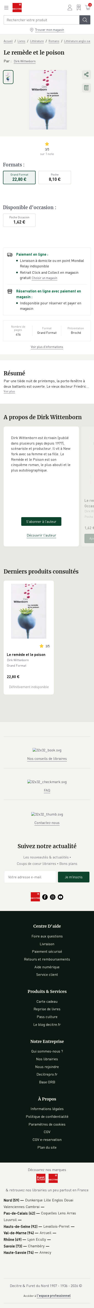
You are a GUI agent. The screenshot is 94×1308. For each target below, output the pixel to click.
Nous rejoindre (47, 1066)
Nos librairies (47, 1059)
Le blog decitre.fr (47, 1024)
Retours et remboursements (47, 959)
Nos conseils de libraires (47, 758)
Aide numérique (47, 967)
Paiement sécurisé (47, 951)
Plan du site (47, 1147)
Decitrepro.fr (47, 1074)
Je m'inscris (74, 877)
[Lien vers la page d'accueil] (17, 7)
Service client (47, 974)
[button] (47, 383)
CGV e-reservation (47, 1139)
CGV (47, 1131)
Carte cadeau (47, 1001)
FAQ (47, 790)
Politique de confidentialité (47, 1116)
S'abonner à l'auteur (41, 521)
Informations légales (47, 1108)
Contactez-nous (47, 822)
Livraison (47, 944)
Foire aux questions (47, 936)
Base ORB (47, 1082)
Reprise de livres (47, 1009)
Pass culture (47, 1016)
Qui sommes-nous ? (47, 1051)
